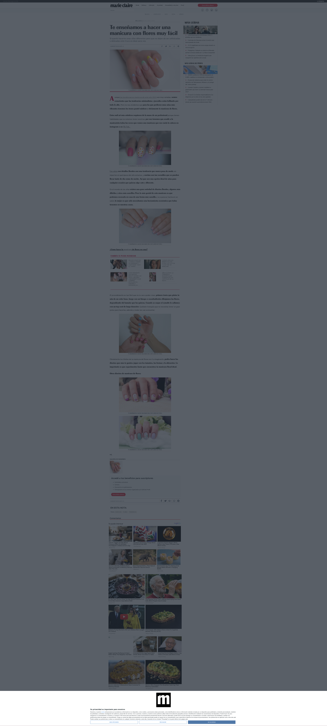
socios (103, 712)
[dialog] (163, 708)
